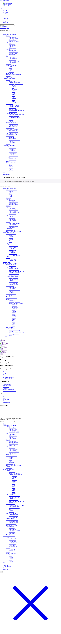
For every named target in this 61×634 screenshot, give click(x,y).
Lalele (7, 244)
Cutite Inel (11, 280)
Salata (13, 322)
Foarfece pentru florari (14, 334)
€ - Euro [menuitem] (5, 13)
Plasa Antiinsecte (13, 283)
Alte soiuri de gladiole (14, 432)
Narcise (8, 256)
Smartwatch (12, 292)
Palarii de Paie (12, 266)
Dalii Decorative (13, 219)
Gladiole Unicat (12, 227)
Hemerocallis (9, 228)
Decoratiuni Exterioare (14, 272)
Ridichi (13, 319)
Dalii (7, 215)
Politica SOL (6, 399)
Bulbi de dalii (6, 387)
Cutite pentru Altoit (13, 282)
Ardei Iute (14, 306)
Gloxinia (11, 196)
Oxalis (10, 242)
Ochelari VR (12, 291)
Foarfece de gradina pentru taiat (16, 332)
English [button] (7, 0)
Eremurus (11, 236)
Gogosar (14, 315)
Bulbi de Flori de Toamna (9, 232)
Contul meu (5, 565)
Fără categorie (6, 262)
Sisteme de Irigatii (10, 327)
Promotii (8, 296)
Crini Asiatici (12, 208)
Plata (4, 374)
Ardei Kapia (15, 307)
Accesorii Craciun (13, 502)
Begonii (8, 199)
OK (1, 572)
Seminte (8, 299)
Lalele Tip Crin (12, 251)
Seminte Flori (12, 300)
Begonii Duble (12, 203)
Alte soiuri (11, 191)
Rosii (13, 320)
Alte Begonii (12, 200)
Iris (9, 240)
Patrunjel (14, 318)
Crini (7, 207)
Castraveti (14, 308)
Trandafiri (5, 336)
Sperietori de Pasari (13, 284)
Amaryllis (8, 198)
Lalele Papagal (12, 250)
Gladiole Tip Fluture (13, 226)
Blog (4, 371)
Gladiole (8, 222)
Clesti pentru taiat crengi (14, 330)
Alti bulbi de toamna (11, 234)
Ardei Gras (14, 304)
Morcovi (14, 316)
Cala (10, 192)
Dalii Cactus (12, 218)
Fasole (13, 314)
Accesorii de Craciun (14, 270)
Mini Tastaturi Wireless (14, 290)
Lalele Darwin (12, 247)
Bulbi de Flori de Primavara (9, 188)
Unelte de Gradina (10, 328)
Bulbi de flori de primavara (9, 425)
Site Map (5, 396)
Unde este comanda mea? (9, 377)
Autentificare (6, 21)
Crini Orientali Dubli (14, 212)
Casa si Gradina (9, 267)
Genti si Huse (12, 288)
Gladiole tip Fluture (13, 429)
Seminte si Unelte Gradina (9, 469)
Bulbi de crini (6, 388)
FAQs (4, 373)
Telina (13, 323)
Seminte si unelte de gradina (9, 391)
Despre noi (5, 400)
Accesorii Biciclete (13, 268)
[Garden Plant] (3, 26)
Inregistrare (5, 22)
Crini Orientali (12, 211)
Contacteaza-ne (6, 402)
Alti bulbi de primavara (11, 190)
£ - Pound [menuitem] (5, 12)
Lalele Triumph (12, 252)
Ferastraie (11, 331)
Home (4, 424)
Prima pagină (6, 174)
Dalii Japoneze (12, 220)
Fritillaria (11, 238)
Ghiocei (11, 239)
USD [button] (1, 8)
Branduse (8, 243)
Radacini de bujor (7, 385)
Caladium (8, 206)
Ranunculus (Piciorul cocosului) (13, 231)
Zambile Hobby (12, 260)
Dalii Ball (11, 216)
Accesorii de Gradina (11, 264)
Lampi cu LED (12, 275)
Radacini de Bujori (10, 230)
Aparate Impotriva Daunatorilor (16, 271)
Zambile (8, 258)
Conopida (14, 311)
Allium (10, 235)
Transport (5, 375)
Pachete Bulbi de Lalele (14, 255)
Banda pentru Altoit (13, 278)
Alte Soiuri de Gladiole (14, 223)
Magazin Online (7, 566)
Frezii (10, 195)
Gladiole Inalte (12, 224)
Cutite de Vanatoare (13, 279)
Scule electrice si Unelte (11, 298)
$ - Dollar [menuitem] (5, 10)
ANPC (4, 398)
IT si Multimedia (10, 286)
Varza (13, 324)
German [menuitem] (10, 5)
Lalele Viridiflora (13, 254)
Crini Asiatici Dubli (13, 210)
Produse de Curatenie (11, 294)
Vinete (13, 326)
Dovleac (14, 312)
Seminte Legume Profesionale (16, 303)
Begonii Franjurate (13, 204)
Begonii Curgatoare (13, 202)
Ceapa (13, 310)
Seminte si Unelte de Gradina (10, 263)
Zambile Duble (12, 259)
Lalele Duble (12, 248)
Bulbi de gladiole (7, 384)
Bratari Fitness (12, 287)
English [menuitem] (10, 3)
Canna (10, 194)
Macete (10, 335)
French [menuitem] (9, 4)
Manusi (10, 295)
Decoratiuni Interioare (14, 274)
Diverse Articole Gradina (12, 276)
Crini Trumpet (12, 214)
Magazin (5, 176)
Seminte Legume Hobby (14, 302)
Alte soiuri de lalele (13, 246)
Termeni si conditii (7, 378)
